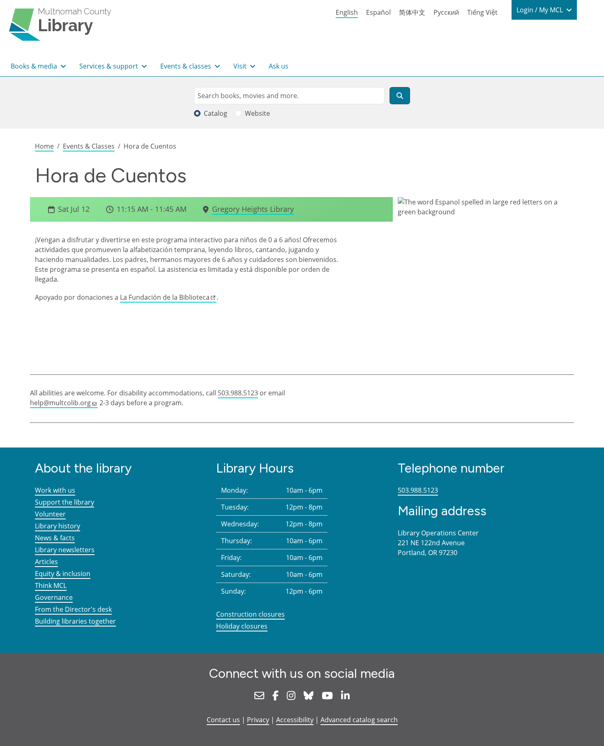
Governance (54, 597)
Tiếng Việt (482, 12)
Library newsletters (65, 549)
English (347, 12)
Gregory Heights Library (253, 209)
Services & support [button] (109, 66)
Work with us (55, 490)
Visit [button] (240, 66)
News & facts (55, 537)
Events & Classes (89, 146)
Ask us (278, 66)
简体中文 (412, 12)
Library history (57, 525)
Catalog (215, 113)
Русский (446, 12)
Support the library (64, 502)
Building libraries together (75, 621)
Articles (46, 561)
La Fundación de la (165, 297)
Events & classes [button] (186, 66)
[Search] (400, 95)
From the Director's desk (73, 609)
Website (257, 113)
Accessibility (295, 719)
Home (44, 146)
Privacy (258, 719)
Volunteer (50, 514)
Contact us (223, 719)
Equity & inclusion (62, 573)
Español (378, 12)
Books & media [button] (35, 66)
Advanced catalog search (359, 719)
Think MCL (51, 585)
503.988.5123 (238, 392)
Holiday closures (241, 626)
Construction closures (250, 614)
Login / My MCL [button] (540, 9)
